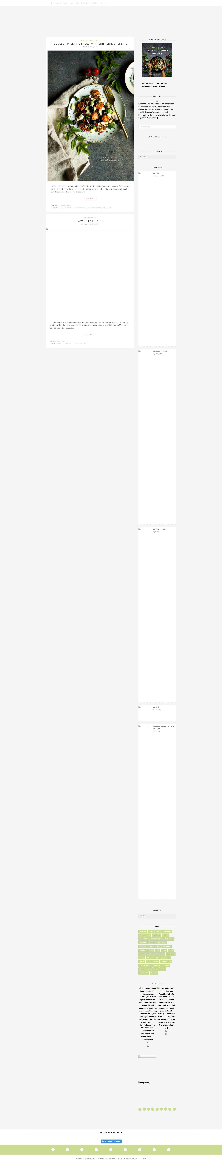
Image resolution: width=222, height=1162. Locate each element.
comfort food (72, 343)
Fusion (84, 40)
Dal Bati (156, 707)
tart (156, 969)
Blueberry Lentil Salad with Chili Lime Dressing (90, 43)
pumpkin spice (157, 965)
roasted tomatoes (97, 207)
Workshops (94, 3)
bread (142, 935)
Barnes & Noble (159, 86)
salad (104, 207)
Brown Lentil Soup (90, 221)
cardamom (156, 935)
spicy (149, 969)
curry (158, 946)
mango (149, 961)
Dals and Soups (90, 218)
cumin (73, 207)
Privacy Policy (105, 1158)
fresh (164, 950)
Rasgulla (156, 173)
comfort (67, 343)
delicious (167, 946)
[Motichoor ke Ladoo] (143, 437)
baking (158, 931)
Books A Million (162, 83)
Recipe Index (75, 3)
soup (89, 343)
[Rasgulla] (143, 259)
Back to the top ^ (139, 1158)
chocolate (144, 938)
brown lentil (68, 207)
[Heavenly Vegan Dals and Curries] (157, 79)
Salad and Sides (94, 40)
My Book (65, 3)
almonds (143, 931)
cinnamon (161, 942)
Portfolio (85, 3)
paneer (163, 961)
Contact (103, 3)
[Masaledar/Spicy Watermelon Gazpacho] (143, 812)
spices (142, 969)
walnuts (154, 972)
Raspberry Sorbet (159, 529)
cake (148, 935)
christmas (169, 938)
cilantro (152, 942)
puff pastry (144, 965)
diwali (151, 950)
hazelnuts (152, 954)
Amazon (145, 83)
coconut (143, 946)
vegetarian (109, 207)
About (59, 3)
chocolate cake (156, 938)
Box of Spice (111, 20)
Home (52, 3)
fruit (171, 950)
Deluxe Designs (126, 1158)
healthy (161, 954)
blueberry (61, 207)
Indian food (165, 957)
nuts (156, 961)
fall (157, 950)
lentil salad (82, 207)
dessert (143, 950)
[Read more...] (152, 118)
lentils (87, 207)
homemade (170, 954)
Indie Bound (147, 86)
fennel (77, 207)
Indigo (152, 83)
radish (91, 207)
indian (81, 343)
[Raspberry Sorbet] (143, 615)
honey (142, 957)
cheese (165, 935)
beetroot (167, 931)
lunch (142, 961)
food (78, 343)
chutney (143, 942)
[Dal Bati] (143, 713)
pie (170, 961)
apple (151, 931)
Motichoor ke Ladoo (160, 351)
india (149, 957)
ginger (142, 954)
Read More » (91, 199)
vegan (163, 969)
